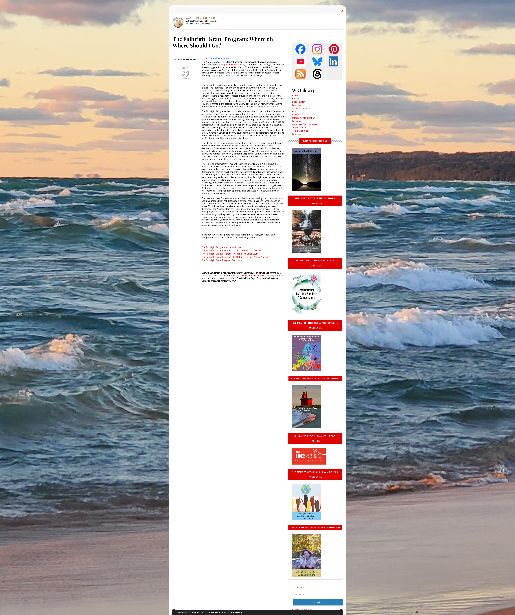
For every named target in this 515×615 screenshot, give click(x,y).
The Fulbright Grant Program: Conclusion (222, 260)
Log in (207, 57)
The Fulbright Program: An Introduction (221, 247)
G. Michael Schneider (185, 59)
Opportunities (299, 127)
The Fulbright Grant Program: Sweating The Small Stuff (229, 253)
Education (297, 105)
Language (297, 121)
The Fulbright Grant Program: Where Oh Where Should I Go (231, 250)
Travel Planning (300, 130)
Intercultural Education (303, 117)
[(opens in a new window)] (300, 49)
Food (294, 111)
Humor (295, 114)
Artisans (296, 95)
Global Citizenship (301, 108)
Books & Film (298, 101)
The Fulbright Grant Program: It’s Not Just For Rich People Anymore (235, 256)
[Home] (195, 22)
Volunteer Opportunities (304, 124)
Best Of (296, 98)
